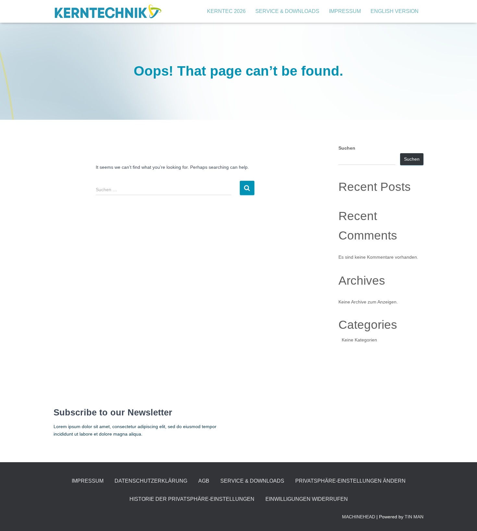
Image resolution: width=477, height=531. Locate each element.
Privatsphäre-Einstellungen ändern (350, 481)
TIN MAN (414, 516)
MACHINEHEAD (358, 516)
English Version (395, 11)
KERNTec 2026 (226, 11)
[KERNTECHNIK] (108, 11)
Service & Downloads (287, 11)
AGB (203, 481)
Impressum (345, 11)
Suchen (346, 148)
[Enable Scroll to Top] (464, 518)
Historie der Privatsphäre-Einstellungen (191, 499)
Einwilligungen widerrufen (306, 499)
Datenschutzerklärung (151, 481)
